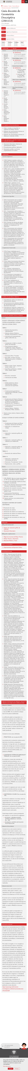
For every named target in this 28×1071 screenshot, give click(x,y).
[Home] (7, 1)
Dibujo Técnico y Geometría (11, 538)
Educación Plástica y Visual (10, 540)
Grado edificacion (15, 6)
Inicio (2, 6)
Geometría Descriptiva (9, 531)
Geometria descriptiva (6, 7)
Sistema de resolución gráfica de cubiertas (12, 528)
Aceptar (10, 1068)
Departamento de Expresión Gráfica (13, 547)
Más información (7, 1066)
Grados (10, 6)
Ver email (18, 52)
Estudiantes (6, 6)
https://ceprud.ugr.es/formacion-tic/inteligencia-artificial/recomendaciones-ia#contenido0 (13, 988)
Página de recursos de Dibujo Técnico (13, 536)
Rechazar (17, 1068)
